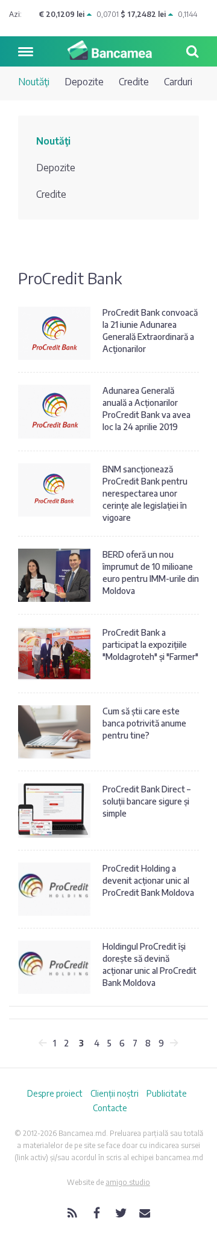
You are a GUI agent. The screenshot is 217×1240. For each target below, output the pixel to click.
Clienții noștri (114, 1093)
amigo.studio (127, 1182)
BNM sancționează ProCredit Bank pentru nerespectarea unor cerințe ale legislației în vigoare (144, 493)
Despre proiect (55, 1093)
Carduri (178, 82)
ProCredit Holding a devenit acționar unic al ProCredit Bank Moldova (148, 880)
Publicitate (166, 1093)
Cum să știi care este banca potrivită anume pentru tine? (144, 723)
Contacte (110, 1108)
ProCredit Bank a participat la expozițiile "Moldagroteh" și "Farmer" (150, 644)
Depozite (84, 82)
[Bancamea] (108, 50)
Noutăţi (33, 82)
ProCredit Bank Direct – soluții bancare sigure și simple (146, 801)
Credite (134, 82)
